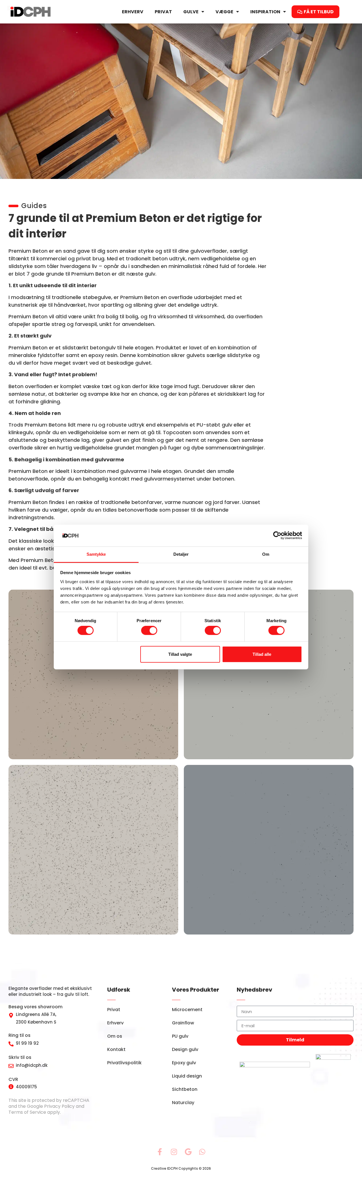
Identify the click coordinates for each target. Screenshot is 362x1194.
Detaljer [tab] (181, 554)
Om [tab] (265, 554)
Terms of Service (27, 1112)
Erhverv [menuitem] (132, 11)
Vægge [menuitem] (224, 11)
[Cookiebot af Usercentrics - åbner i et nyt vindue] (277, 535)
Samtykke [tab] (96, 554)
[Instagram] (174, 1152)
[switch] (149, 630)
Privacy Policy (59, 1106)
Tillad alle (262, 654)
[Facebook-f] (160, 1152)
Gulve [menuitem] (191, 11)
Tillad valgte (180, 654)
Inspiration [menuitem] (265, 11)
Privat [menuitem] (163, 11)
